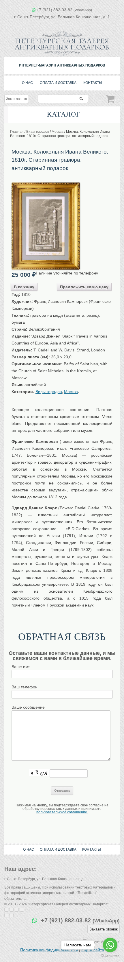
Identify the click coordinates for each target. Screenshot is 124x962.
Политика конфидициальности (49, 950)
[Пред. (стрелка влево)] (6, 915)
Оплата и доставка (58, 83)
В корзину (24, 287)
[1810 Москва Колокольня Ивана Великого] (46, 184)
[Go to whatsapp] (110, 945)
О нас (27, 83)
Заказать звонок (103, 929)
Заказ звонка (16, 99)
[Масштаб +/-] (22, 910)
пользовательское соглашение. (62, 812)
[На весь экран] (17, 910)
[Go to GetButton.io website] (110, 956)
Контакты (92, 83)
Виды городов (48, 391)
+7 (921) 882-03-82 (64, 10)
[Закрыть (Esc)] (6, 910)
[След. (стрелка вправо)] (12, 915)
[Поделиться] (12, 910)
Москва (71, 391)
